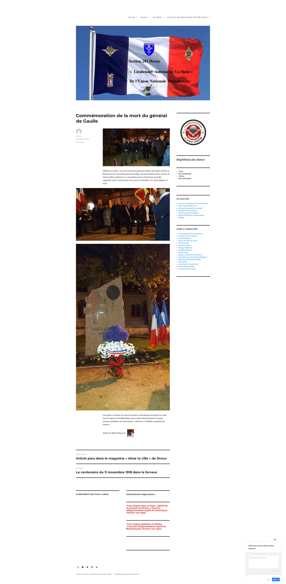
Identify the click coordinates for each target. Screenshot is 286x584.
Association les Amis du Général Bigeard (192, 257)
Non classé (80, 142)
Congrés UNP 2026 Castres (187, 211)
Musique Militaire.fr (185, 248)
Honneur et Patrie (184, 245)
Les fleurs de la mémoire (187, 269)
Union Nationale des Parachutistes (190, 234)
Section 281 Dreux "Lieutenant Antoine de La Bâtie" (94, 574)
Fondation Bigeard (184, 250)
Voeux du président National (188, 213)
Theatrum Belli (183, 243)
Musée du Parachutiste (186, 267)
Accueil (131, 17)
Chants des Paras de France (188, 241)
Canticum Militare (184, 238)
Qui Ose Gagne (183, 252)
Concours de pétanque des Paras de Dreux (193, 204)
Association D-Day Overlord (188, 264)
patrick (78, 136)
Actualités (157, 17)
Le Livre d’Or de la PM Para (187, 236)
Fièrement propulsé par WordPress (127, 574)
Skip (268, 579)
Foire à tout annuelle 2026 (187, 206)
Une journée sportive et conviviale (190, 208)
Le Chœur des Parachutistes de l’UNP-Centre (187, 17)
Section (143, 17)
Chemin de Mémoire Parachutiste (190, 255)
